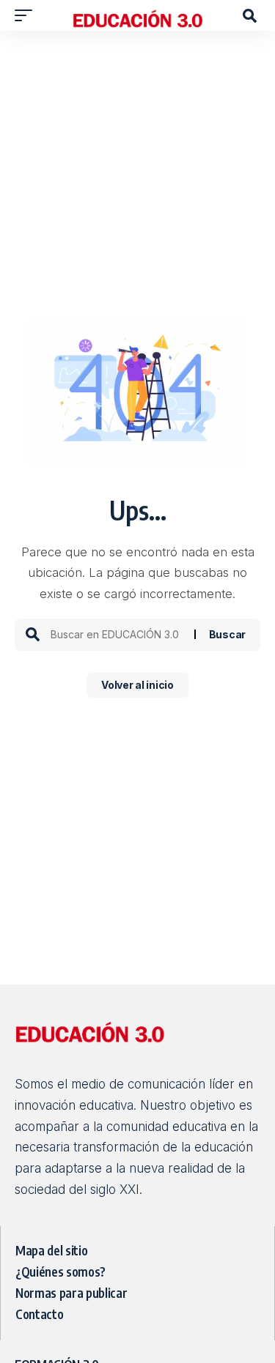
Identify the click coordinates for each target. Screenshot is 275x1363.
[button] (27, 15)
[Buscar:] (117, 635)
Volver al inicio (137, 685)
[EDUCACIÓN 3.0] (138, 15)
